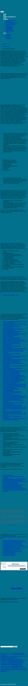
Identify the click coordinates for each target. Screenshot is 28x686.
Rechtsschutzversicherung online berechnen (12, 551)
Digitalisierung (16, 656)
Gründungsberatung (11, 664)
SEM (14, 669)
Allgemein (4, 653)
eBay (22, 656)
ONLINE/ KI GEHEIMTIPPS (9, 16)
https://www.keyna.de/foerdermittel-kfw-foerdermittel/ (14, 355)
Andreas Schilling (16, 588)
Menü (2, 11)
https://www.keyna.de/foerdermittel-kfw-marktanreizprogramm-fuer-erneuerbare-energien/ (13, 375)
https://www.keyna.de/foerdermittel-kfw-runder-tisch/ (14, 376)
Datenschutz (8, 38)
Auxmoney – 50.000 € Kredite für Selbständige (13, 540)
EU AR (4, 18)
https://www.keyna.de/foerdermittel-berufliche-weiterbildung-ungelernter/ (13, 329)
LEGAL (4, 33)
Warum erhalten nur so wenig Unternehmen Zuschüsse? (15, 481)
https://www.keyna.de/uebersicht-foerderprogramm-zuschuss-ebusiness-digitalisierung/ (14, 419)
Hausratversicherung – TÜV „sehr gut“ (11, 550)
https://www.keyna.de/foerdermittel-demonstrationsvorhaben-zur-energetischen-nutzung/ (14, 333)
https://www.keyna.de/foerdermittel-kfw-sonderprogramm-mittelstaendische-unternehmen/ (13, 378)
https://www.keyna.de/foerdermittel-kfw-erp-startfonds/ (15, 370)
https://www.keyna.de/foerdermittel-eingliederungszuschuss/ (11, 335)
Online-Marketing (10, 27)
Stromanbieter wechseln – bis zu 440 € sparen (13, 545)
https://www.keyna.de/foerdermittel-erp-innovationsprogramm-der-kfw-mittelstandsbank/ (13, 339)
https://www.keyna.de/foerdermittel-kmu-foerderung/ (14, 359)
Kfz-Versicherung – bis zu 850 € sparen (11, 547)
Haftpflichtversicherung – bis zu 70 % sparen (13, 549)
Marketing (8, 25)
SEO (20, 669)
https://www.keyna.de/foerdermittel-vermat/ (12, 411)
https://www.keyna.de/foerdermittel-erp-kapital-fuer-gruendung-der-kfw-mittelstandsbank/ (14, 342)
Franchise (4, 662)
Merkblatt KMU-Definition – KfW (10, 295)
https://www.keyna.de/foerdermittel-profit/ (12, 395)
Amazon (11, 653)
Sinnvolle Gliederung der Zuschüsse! (11, 483)
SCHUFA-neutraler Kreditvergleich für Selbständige (14, 541)
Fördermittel (8, 21)
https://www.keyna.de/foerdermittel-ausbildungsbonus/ (15, 348)
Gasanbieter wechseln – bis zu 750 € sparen (12, 544)
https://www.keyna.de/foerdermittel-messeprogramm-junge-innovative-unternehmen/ (14, 387)
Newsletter (8, 34)
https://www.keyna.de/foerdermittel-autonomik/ (13, 349)
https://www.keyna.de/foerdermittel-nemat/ (12, 391)
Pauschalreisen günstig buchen (9, 554)
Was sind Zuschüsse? (7, 475)
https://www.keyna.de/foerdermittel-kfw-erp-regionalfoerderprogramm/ (12, 369)
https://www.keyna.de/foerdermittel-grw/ (12, 362)
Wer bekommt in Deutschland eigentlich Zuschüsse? (14, 488)
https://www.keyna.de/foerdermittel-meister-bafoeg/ (14, 385)
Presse (7, 31)
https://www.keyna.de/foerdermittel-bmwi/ (12, 331)
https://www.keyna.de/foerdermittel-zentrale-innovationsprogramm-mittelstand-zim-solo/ (12, 405)
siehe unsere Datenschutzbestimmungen (8, 536)
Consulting (8, 656)
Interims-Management (10, 24)
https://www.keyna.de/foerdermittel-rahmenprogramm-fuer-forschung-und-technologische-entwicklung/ (15, 397)
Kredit (18, 666)
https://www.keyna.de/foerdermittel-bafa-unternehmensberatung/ (12, 327)
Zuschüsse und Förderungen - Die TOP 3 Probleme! (14, 478)
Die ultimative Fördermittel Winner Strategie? (13, 480)
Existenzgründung (10, 30)
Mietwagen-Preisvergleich (8, 555)
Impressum (8, 36)
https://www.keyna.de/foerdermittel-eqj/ (11, 337)
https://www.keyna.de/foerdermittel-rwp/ (12, 398)
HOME (4, 14)
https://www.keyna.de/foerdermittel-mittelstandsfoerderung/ (11, 389)
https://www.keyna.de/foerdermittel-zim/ (12, 412)
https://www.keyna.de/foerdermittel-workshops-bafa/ (14, 407)
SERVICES (5, 19)
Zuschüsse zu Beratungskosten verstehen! (12, 486)
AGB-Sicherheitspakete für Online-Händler (12, 542)
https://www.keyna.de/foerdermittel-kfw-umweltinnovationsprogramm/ (12, 382)
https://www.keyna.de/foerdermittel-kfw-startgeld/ (14, 380)
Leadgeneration (9, 28)
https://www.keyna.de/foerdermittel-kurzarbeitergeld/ (14, 384)
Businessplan (9, 29)
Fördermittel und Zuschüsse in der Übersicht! (13, 487)
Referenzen (8, 35)
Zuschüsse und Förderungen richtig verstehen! (13, 485)
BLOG (4, 15)
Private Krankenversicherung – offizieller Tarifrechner (14, 546)
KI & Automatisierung (11, 20)
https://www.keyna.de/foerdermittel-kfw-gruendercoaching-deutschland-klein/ (12, 372)
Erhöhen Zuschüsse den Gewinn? (10, 482)
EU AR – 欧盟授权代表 (11, 23)
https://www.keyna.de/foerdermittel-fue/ (11, 360)
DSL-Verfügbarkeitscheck (8, 552)
